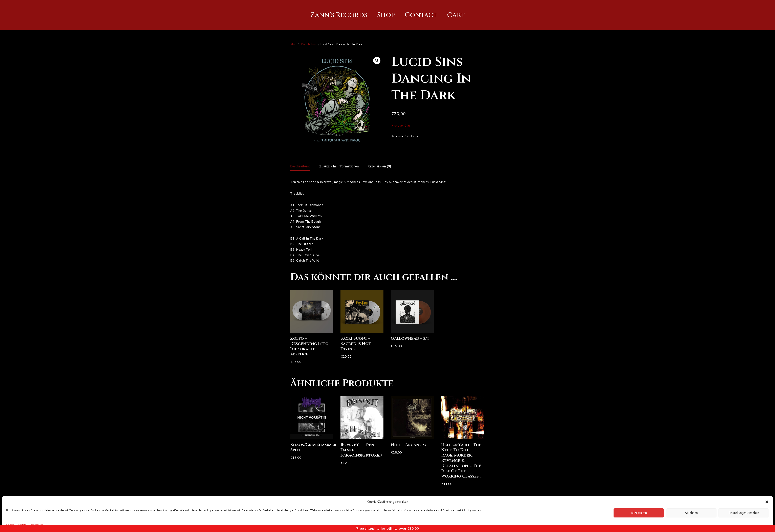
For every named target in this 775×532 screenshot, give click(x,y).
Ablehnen (691, 513)
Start (293, 44)
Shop (386, 15)
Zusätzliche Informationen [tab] (339, 166)
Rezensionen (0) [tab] (379, 166)
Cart (456, 15)
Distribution (308, 44)
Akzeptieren (639, 513)
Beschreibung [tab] (300, 166)
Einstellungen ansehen (744, 513)
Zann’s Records (338, 15)
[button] (767, 502)
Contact (421, 15)
